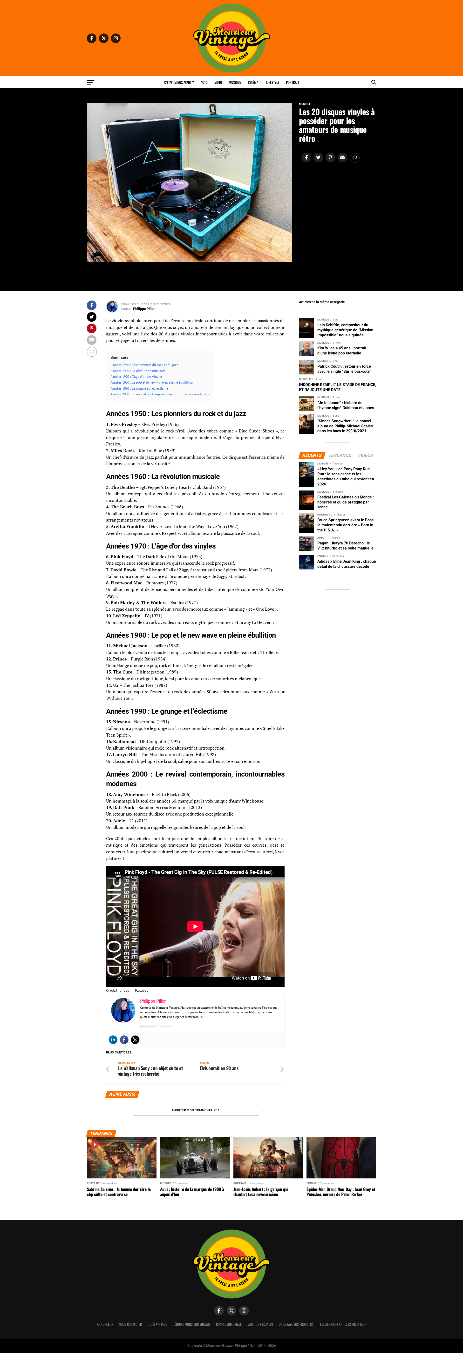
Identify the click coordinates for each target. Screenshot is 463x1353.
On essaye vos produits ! (296, 1324)
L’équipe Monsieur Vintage (191, 1324)
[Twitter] (135, 1039)
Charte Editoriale (229, 1324)
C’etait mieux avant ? (179, 82)
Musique (235, 82)
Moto (218, 82)
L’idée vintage (157, 1324)
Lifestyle (272, 82)
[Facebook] (124, 1039)
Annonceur (105, 1324)
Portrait (292, 82)
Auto (204, 82)
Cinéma (253, 82)
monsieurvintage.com (156, 1026)
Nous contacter (130, 1324)
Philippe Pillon (144, 309)
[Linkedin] (113, 1039)
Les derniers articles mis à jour (343, 1324)
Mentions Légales (260, 1324)
